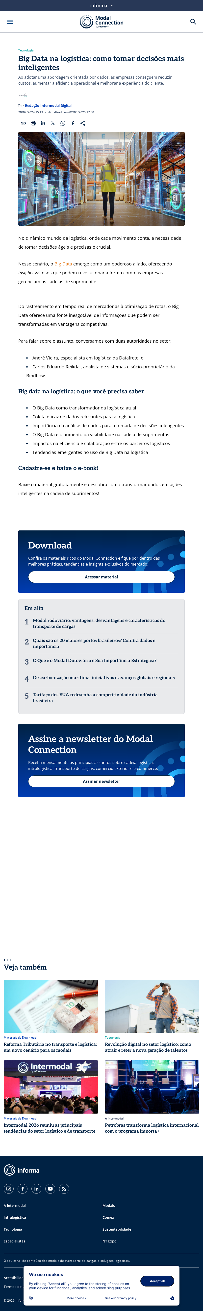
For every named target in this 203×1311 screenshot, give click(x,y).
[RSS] (64, 1189)
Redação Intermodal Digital (48, 105)
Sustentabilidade (116, 1229)
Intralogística (15, 1217)
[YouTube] (50, 1189)
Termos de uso (16, 1286)
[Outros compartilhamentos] (83, 123)
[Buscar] (193, 22)
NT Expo (109, 1241)
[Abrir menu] (10, 22)
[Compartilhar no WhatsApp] (63, 123)
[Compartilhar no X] (53, 123)
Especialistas (14, 1241)
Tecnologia (26, 50)
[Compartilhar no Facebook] (73, 123)
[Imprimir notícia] (33, 123)
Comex (108, 1217)
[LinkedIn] (36, 1189)
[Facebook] (22, 1189)
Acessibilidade (16, 1277)
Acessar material (101, 577)
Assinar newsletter (101, 781)
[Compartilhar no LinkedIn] (43, 123)
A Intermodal (15, 1205)
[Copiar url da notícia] (23, 123)
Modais (108, 1205)
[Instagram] (9, 1189)
